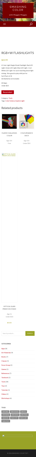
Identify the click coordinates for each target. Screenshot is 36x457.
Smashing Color (18, 8)
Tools (10, 98)
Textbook (4, 377)
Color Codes (5, 411)
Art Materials (6, 352)
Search (30, 333)
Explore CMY (14, 417)
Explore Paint (5, 421)
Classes (4, 361)
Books (3, 357)
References (5, 373)
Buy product (7, 92)
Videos (3, 394)
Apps (3, 348)
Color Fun (23, 411)
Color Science (10, 101)
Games (3, 369)
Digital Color (5, 417)
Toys (3, 386)
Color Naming (5, 414)
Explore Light (19, 101)
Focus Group (5, 365)
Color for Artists (14, 411)
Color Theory (24, 414)
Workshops (5, 398)
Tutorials (4, 390)
